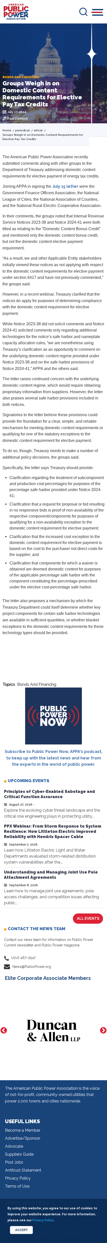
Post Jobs (14, 1162)
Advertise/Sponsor (22, 1138)
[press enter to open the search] (83, 12)
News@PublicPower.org (31, 967)
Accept (21, 1230)
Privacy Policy (18, 1178)
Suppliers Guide (19, 1154)
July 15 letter (65, 186)
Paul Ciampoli (17, 118)
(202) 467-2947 (23, 958)
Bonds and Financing (36, 684)
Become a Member (22, 1130)
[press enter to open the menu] (97, 13)
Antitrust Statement (23, 1170)
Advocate (14, 1146)
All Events (88, 918)
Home (6, 130)
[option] (53, 1030)
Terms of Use (17, 1186)
